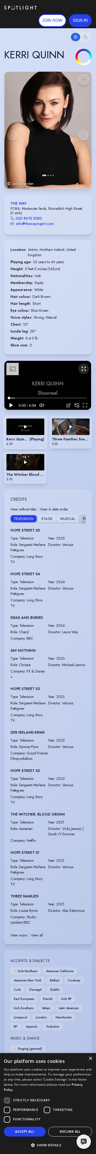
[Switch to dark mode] (80, 37)
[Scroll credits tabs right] (81, 519)
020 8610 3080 (29, 218)
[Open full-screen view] (84, 79)
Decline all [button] (70, 1131)
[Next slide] (83, 135)
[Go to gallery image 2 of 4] (48, 175)
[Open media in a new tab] (68, 405)
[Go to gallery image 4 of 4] (53, 175)
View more (18, 935)
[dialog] (48, 1103)
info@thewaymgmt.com (35, 223)
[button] (80, 20)
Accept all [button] (24, 1131)
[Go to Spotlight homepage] (20, 7)
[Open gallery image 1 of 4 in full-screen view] (48, 130)
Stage (47, 518)
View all (37, 935)
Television (24, 518)
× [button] (90, 1059)
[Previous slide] (12, 135)
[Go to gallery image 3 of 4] (50, 175)
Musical (67, 518)
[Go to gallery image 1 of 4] (44, 175)
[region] (47, 385)
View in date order (54, 509)
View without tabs (23, 509)
